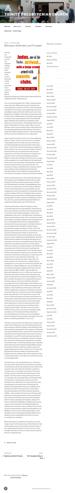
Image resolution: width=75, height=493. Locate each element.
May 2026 (50, 89)
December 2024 (51, 147)
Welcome (7, 26)
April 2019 (50, 271)
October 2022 (51, 236)
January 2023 (51, 226)
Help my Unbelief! (52, 60)
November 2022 (51, 233)
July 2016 (49, 291)
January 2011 (51, 325)
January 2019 (51, 281)
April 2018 (50, 284)
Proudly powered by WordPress (41, 488)
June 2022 (50, 250)
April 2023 (50, 216)
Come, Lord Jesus (52, 53)
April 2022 (50, 257)
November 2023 (52, 192)
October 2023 (51, 195)
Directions (49, 26)
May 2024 (50, 171)
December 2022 (51, 230)
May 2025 (50, 130)
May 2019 (50, 267)
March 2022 (50, 260)
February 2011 (51, 322)
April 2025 (50, 134)
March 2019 (50, 274)
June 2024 (50, 168)
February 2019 (51, 277)
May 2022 (50, 254)
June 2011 (50, 319)
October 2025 (51, 113)
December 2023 (51, 189)
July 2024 (49, 165)
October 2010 (51, 332)
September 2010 (52, 336)
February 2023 (51, 223)
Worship (28, 26)
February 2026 (51, 100)
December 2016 (51, 288)
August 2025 (50, 120)
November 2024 (52, 151)
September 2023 (52, 199)
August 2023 (50, 202)
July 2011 (49, 315)
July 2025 (49, 124)
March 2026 (50, 96)
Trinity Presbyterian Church (36, 14)
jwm (18, 43)
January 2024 (51, 185)
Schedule (38, 26)
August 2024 (50, 161)
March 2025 (50, 137)
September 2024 (52, 158)
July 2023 (49, 206)
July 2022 (49, 247)
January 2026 (51, 103)
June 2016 (50, 295)
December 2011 (51, 308)
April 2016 (50, 301)
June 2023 (50, 209)
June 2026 (50, 86)
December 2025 (51, 106)
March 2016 (50, 305)
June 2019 (50, 264)
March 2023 (50, 219)
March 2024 (50, 178)
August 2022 (50, 243)
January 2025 (51, 144)
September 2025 (52, 117)
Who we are (17, 26)
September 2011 (52, 312)
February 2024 (51, 182)
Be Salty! (49, 56)
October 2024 (51, 154)
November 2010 (52, 329)
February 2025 (51, 141)
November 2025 (52, 110)
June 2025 (50, 127)
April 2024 (50, 175)
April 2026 (50, 93)
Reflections (11, 442)
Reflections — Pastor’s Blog (12, 31)
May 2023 (50, 212)
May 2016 (50, 298)
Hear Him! (49, 63)
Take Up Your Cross (52, 66)
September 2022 (52, 240)
